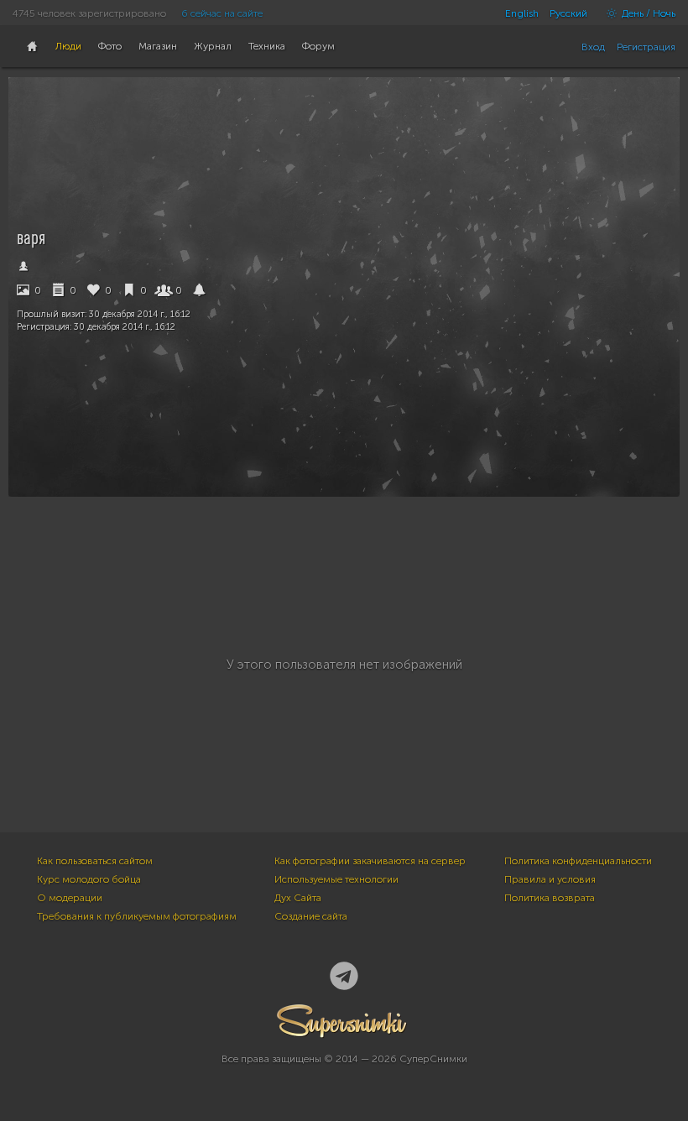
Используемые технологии (336, 879)
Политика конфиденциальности (578, 861)
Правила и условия (550, 879)
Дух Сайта (297, 898)
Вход (593, 47)
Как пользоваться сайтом (95, 861)
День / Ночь (647, 13)
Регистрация (646, 47)
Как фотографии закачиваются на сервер (370, 861)
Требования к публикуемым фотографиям (137, 916)
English (522, 13)
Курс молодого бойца (89, 879)
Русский (568, 13)
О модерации (69, 898)
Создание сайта (310, 916)
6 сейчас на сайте (222, 13)
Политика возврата (549, 898)
